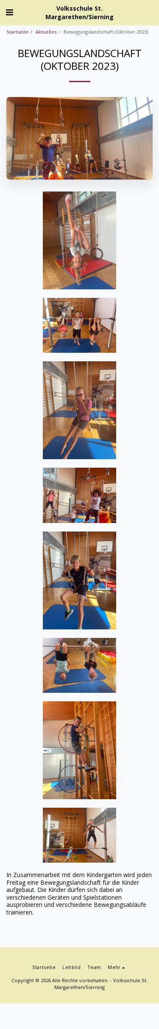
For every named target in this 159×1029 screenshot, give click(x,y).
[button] (9, 12)
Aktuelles (46, 32)
